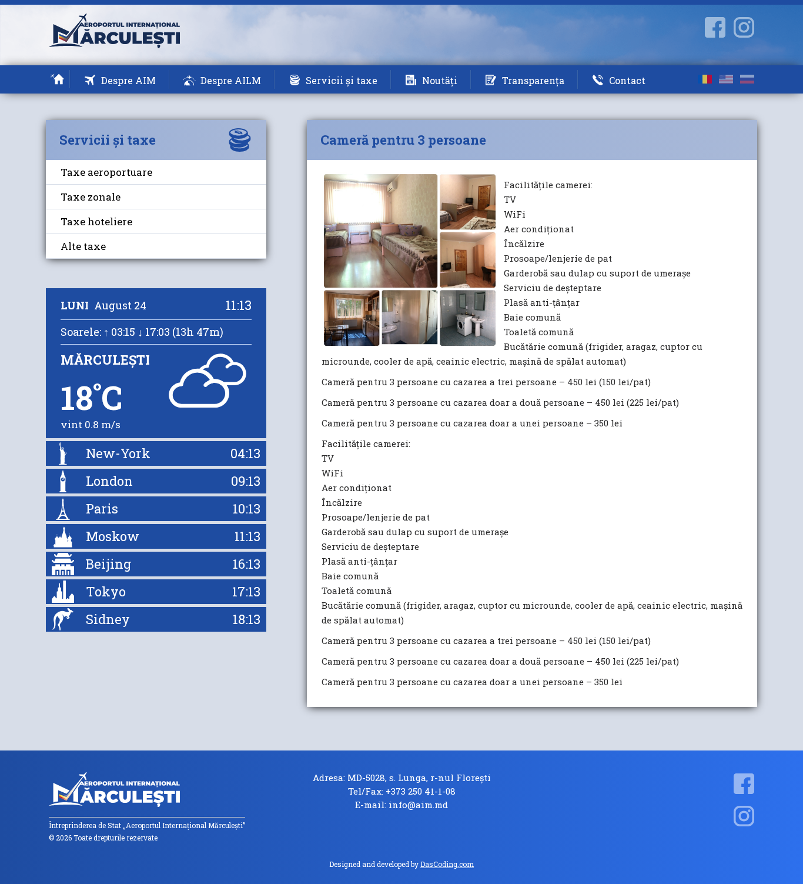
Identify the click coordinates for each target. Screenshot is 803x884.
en (726, 79)
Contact (627, 80)
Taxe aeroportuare (106, 172)
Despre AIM (128, 80)
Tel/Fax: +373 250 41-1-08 (402, 791)
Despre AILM (230, 80)
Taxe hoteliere (96, 221)
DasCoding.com (447, 864)
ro (705, 79)
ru (747, 79)
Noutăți (439, 80)
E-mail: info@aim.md (401, 804)
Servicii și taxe (341, 80)
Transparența (533, 80)
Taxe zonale (91, 197)
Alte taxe (83, 246)
